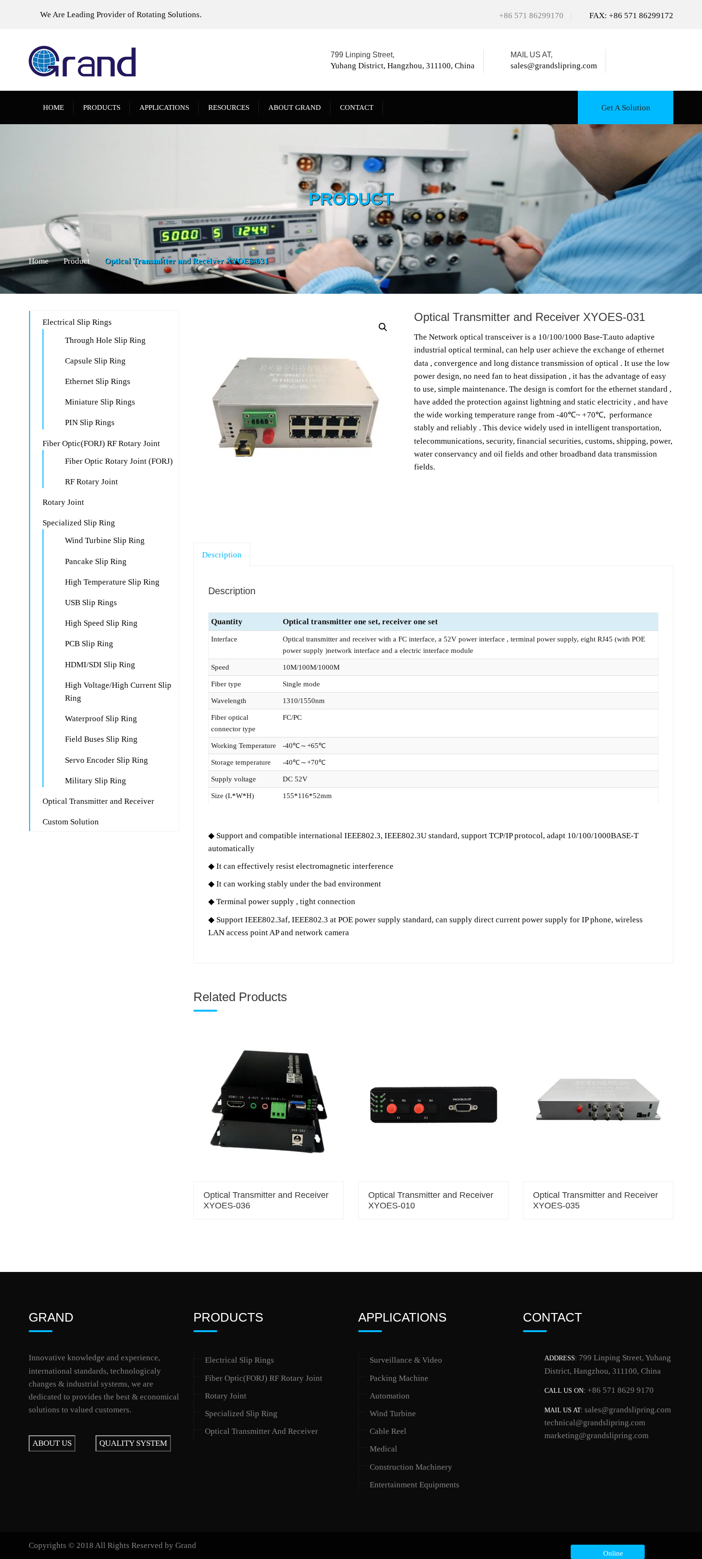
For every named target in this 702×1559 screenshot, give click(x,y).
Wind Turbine (393, 1413)
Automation (390, 1395)
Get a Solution (625, 107)
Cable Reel (388, 1431)
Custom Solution (71, 821)
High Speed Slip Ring (101, 623)
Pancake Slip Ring (96, 561)
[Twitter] (639, 60)
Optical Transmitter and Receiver (98, 801)
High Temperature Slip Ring (112, 582)
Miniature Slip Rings (100, 401)
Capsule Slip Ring (95, 360)
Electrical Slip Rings (77, 322)
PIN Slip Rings (90, 422)
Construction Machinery (411, 1467)
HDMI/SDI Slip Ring (100, 664)
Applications (164, 107)
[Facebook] (625, 60)
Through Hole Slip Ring (105, 340)
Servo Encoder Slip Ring (106, 760)
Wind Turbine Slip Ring (105, 540)
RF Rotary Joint (91, 481)
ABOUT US (52, 1443)
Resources (228, 107)
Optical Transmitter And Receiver (261, 1431)
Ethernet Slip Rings (97, 381)
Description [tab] (222, 554)
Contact (356, 107)
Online (611, 1553)
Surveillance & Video (406, 1360)
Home (53, 107)
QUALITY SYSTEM (133, 1443)
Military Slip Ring (95, 780)
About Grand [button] (294, 107)
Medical (383, 1448)
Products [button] (101, 107)
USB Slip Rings (91, 602)
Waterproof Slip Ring (101, 718)
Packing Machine (399, 1378)
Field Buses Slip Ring (101, 739)
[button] (383, 327)
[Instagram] (667, 60)
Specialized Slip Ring (79, 522)
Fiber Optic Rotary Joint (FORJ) (119, 461)
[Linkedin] (654, 60)
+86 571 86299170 (531, 15)
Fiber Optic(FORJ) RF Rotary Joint (101, 443)
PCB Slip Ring (89, 643)
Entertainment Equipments (414, 1484)
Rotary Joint (63, 502)
